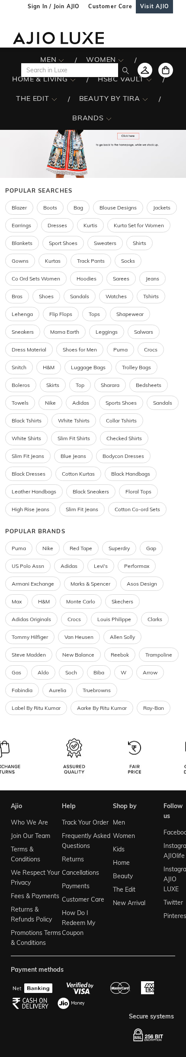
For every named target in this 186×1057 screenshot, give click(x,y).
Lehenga (22, 314)
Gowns (20, 261)
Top (80, 385)
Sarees (121, 278)
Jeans (152, 278)
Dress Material (29, 349)
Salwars (143, 332)
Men (119, 822)
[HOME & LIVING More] (73, 79)
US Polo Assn (28, 566)
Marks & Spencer (90, 583)
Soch (71, 672)
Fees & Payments (35, 896)
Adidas (69, 566)
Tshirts (151, 296)
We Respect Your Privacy (35, 877)
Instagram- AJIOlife (168, 851)
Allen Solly (122, 637)
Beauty (123, 876)
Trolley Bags (136, 367)
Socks (128, 261)
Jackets (161, 207)
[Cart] (165, 70)
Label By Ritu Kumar (36, 708)
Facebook (168, 832)
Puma (120, 349)
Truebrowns (97, 690)
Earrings (21, 225)
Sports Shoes (121, 403)
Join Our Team (30, 836)
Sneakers (23, 332)
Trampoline (158, 654)
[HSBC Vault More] (149, 79)
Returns (73, 859)
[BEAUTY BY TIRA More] (145, 98)
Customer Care (83, 899)
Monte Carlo (80, 601)
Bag (78, 207)
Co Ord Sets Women (36, 278)
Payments (76, 886)
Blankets (22, 243)
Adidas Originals (31, 619)
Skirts (52, 385)
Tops (94, 314)
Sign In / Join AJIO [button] (54, 6)
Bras (17, 296)
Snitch (19, 367)
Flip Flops (60, 314)
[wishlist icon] (145, 70)
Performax (136, 566)
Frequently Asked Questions (86, 841)
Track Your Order (85, 822)
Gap (151, 548)
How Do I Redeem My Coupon (78, 923)
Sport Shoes (63, 243)
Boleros (21, 385)
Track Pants (91, 261)
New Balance (78, 654)
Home (121, 863)
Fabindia (22, 690)
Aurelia (57, 690)
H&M (49, 367)
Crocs (150, 349)
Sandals (79, 296)
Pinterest (168, 916)
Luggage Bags (88, 367)
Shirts (139, 243)
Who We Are (29, 822)
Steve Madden (29, 654)
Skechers (122, 601)
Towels (20, 403)
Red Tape (81, 548)
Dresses (57, 225)
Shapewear (130, 314)
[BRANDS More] (109, 118)
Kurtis (90, 225)
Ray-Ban (153, 708)
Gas (16, 672)
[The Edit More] (54, 98)
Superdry (119, 548)
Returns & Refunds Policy (31, 914)
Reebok (120, 654)
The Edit (124, 889)
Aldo (43, 672)
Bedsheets (148, 385)
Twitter (168, 902)
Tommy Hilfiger (30, 637)
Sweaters (105, 243)
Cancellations (80, 873)
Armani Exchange (33, 583)
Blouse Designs (118, 207)
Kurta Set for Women (139, 225)
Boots (50, 207)
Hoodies (86, 278)
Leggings (107, 332)
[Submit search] (125, 70)
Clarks (155, 619)
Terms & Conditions (25, 854)
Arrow (150, 672)
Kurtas (53, 261)
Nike (47, 548)
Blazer (19, 207)
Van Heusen (78, 637)
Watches (116, 296)
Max (17, 601)
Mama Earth (64, 332)
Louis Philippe (114, 619)
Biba (98, 672)
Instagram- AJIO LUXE (168, 879)
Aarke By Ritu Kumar (102, 708)
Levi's (101, 566)
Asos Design (142, 583)
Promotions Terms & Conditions (36, 938)
